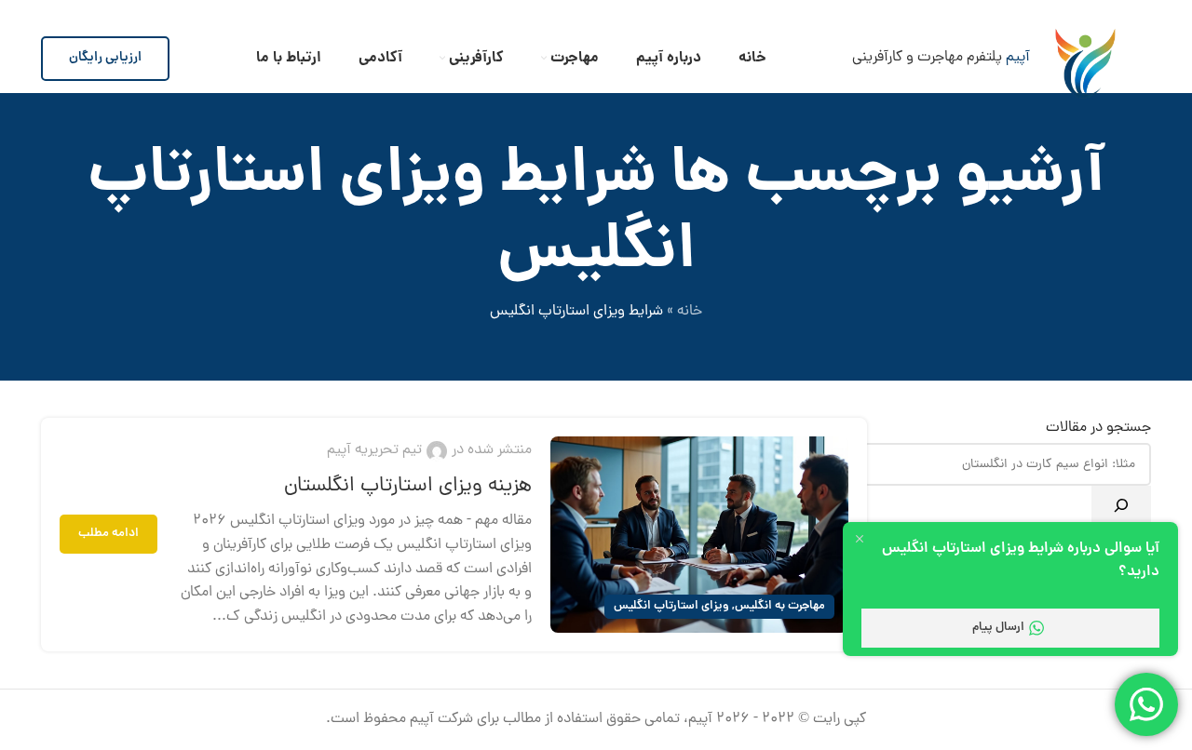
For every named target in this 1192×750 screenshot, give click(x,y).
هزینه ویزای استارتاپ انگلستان (408, 486)
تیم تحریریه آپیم (374, 450)
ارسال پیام (998, 627)
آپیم (1018, 58)
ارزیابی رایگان (105, 57)
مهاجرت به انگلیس (780, 606)
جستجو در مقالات (1098, 428)
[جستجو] (1121, 505)
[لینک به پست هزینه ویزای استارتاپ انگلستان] (699, 534)
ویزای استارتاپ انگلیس (671, 606)
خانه (689, 312)
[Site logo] (1086, 58)
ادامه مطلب (108, 533)
